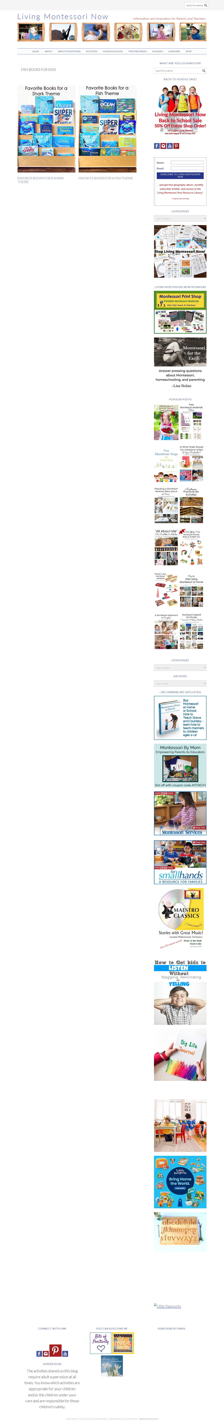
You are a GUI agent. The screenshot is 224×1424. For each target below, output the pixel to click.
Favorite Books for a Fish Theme (106, 178)
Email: (160, 168)
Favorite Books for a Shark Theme (41, 180)
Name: (160, 162)
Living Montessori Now (112, 27)
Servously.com (148, 1419)
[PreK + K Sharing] (123, 1352)
